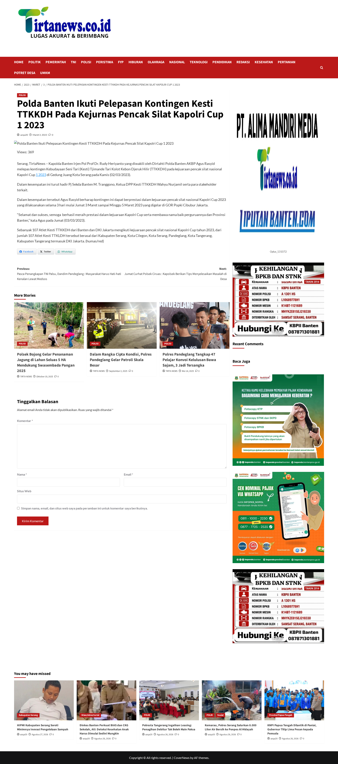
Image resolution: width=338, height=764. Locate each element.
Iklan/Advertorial (90, 715)
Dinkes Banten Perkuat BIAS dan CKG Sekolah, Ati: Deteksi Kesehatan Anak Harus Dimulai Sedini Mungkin (104, 729)
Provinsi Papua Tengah (280, 715)
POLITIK (34, 62)
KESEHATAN (264, 62)
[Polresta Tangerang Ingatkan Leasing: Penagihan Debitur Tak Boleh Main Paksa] (169, 700)
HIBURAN (136, 62)
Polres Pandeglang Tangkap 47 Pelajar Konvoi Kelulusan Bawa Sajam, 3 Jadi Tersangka (189, 360)
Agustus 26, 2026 (102, 738)
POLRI (147, 715)
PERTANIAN (286, 62)
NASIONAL (177, 62)
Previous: (69, 274)
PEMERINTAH (56, 62)
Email (128, 474)
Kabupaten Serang (28, 715)
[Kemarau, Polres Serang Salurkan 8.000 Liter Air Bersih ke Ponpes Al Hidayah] (232, 700)
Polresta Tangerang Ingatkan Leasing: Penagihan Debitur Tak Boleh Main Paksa (168, 727)
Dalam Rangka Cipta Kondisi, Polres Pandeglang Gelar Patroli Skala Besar (121, 360)
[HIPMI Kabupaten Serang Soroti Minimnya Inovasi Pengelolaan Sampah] (44, 700)
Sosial (220, 715)
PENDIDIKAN (222, 62)
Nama (22, 474)
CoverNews (182, 757)
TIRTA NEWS (26, 376)
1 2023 (41, 174)
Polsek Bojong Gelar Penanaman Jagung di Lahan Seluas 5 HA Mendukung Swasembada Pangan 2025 (46, 363)
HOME (18, 62)
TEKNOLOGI (199, 62)
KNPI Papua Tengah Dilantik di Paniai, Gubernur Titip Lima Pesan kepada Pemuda (291, 729)
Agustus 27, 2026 (40, 734)
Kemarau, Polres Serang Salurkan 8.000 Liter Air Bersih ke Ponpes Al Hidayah (230, 727)
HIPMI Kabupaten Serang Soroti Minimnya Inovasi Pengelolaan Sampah (42, 727)
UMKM (45, 72)
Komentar (25, 421)
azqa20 (24, 134)
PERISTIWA (104, 62)
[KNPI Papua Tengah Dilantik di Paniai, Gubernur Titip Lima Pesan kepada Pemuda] (294, 700)
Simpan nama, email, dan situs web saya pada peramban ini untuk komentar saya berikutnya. (84, 508)
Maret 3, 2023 (40, 134)
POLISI (86, 62)
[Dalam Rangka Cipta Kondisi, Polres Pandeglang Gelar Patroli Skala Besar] (122, 325)
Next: (175, 274)
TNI (73, 62)
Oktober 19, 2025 (44, 376)
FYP (121, 62)
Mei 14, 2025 (188, 371)
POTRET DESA (24, 72)
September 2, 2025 (118, 371)
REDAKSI (243, 62)
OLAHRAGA (156, 62)
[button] (321, 67)
